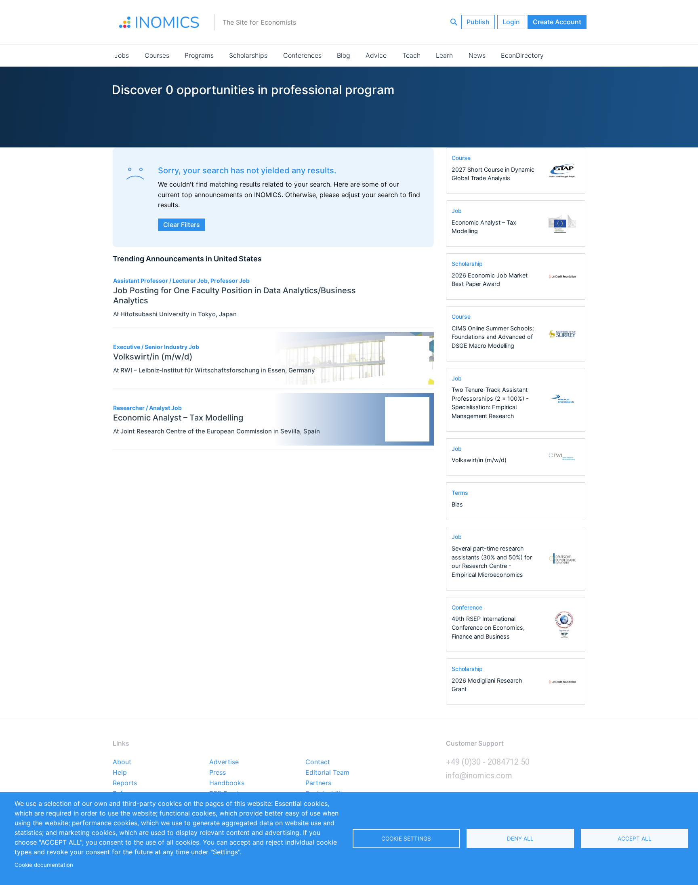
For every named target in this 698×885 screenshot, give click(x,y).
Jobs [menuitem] (121, 55)
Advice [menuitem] (376, 55)
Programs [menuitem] (199, 55)
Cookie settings (406, 838)
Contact (317, 762)
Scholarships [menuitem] (248, 55)
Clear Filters (181, 225)
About (122, 762)
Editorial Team (327, 772)
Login (511, 22)
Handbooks (226, 783)
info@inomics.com (479, 775)
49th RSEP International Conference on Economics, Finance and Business (488, 627)
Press (217, 772)
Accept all (635, 838)
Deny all (520, 838)
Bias (457, 504)
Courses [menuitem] (157, 55)
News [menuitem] (477, 55)
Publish (478, 22)
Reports (125, 783)
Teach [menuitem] (411, 55)
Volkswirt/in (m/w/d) (479, 459)
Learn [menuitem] (444, 55)
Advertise (224, 762)
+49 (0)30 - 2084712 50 (488, 762)
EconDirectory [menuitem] (522, 55)
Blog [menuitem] (343, 55)
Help (120, 772)
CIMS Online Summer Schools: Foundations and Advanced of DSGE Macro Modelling (493, 337)
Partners (318, 783)
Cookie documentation (44, 865)
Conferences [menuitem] (302, 55)
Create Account (557, 22)
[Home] (159, 22)
